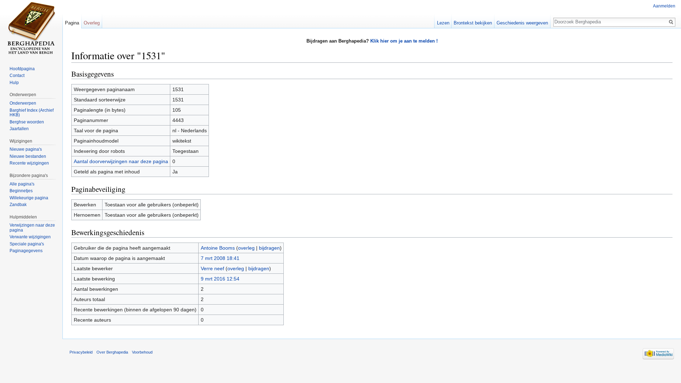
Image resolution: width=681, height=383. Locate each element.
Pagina (72, 23)
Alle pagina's (22, 184)
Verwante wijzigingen (30, 236)
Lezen (443, 23)
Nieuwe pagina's (26, 149)
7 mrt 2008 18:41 (220, 258)
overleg (246, 248)
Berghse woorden (27, 122)
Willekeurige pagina (29, 197)
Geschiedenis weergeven (522, 23)
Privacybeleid (81, 352)
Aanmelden (664, 6)
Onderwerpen (23, 103)
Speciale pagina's (27, 244)
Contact (17, 75)
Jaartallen (19, 128)
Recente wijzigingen (29, 163)
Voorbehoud (142, 352)
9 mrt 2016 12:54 (220, 279)
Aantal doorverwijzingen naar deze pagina (121, 161)
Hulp (14, 82)
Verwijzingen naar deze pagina (32, 228)
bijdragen (269, 248)
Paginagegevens (26, 250)
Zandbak (18, 204)
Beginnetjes (21, 190)
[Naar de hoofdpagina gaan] (31, 28)
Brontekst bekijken (473, 23)
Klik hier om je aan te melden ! (404, 41)
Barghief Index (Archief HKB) (32, 113)
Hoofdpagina (22, 68)
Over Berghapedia (112, 352)
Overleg (92, 23)
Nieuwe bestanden (28, 156)
